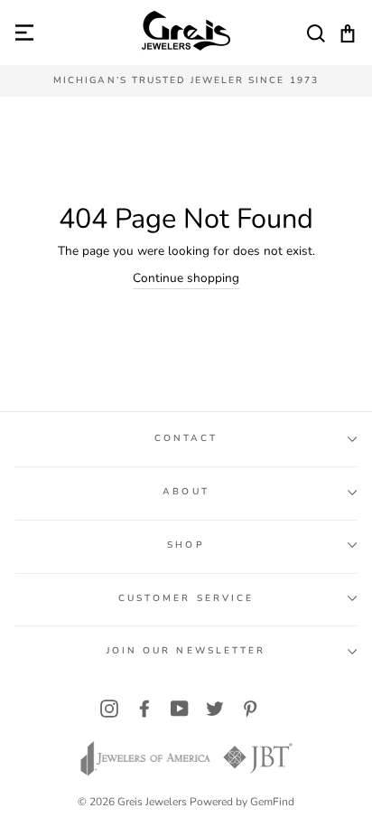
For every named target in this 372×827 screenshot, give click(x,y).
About (186, 491)
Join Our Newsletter (186, 650)
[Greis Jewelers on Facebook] (144, 709)
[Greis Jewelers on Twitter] (215, 709)
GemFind (272, 801)
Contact (186, 438)
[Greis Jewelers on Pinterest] (250, 709)
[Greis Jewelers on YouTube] (180, 709)
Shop (185, 545)
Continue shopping (186, 278)
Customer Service (186, 598)
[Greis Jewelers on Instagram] (109, 709)
